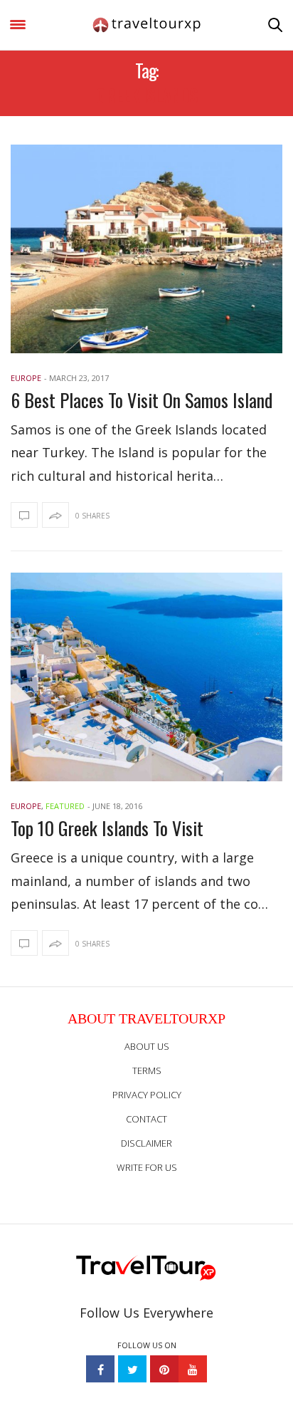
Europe (26, 377)
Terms (146, 1070)
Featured (65, 806)
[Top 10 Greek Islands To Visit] (146, 677)
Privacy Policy (146, 1094)
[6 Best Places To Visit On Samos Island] (146, 249)
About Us (146, 1046)
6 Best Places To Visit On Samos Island (141, 400)
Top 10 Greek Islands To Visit (107, 828)
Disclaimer (146, 1143)
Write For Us (147, 1167)
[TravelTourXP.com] (146, 25)
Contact (146, 1118)
